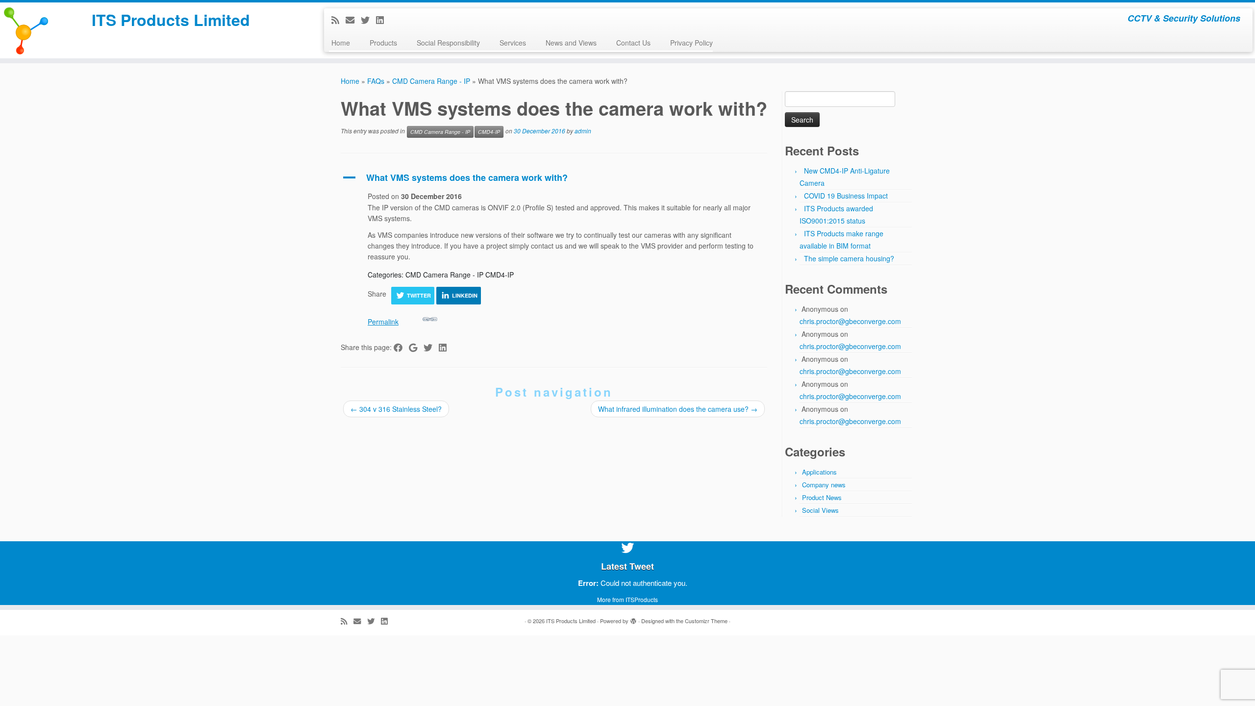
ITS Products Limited (171, 19)
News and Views (571, 43)
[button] (554, 178)
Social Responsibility (448, 43)
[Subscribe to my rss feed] (338, 19)
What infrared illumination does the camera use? (677, 409)
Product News (822, 497)
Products (383, 43)
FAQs (375, 81)
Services (513, 43)
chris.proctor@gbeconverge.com (850, 321)
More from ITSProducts (627, 599)
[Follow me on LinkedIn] (383, 19)
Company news (824, 484)
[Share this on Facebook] (401, 347)
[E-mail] (353, 19)
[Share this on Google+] (416, 347)
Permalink (383, 322)
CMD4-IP (489, 131)
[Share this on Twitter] (431, 347)
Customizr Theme (706, 621)
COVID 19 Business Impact (846, 196)
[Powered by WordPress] (633, 618)
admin (583, 131)
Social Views (820, 510)
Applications (819, 472)
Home (340, 43)
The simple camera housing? (849, 258)
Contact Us (633, 43)
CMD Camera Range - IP (431, 81)
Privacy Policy (691, 43)
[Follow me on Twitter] (368, 19)
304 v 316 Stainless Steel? (396, 409)
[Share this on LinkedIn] (446, 347)
